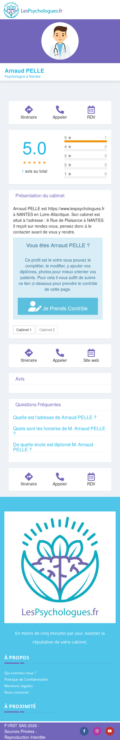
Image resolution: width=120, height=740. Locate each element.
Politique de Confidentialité (26, 679)
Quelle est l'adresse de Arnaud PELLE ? (54, 417)
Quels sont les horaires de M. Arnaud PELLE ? (59, 431)
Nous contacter (16, 692)
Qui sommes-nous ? (20, 672)
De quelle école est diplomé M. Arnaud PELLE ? (53, 447)
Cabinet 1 (24, 329)
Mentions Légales (18, 685)
